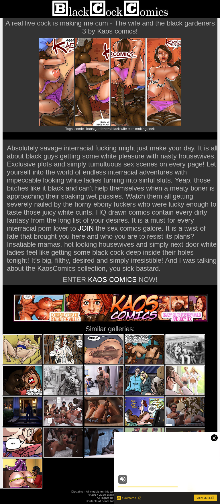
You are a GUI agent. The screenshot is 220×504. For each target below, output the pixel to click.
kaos (90, 129)
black (115, 129)
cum (131, 129)
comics (79, 129)
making (141, 129)
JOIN (86, 228)
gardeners (103, 129)
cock (151, 129)
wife (124, 129)
